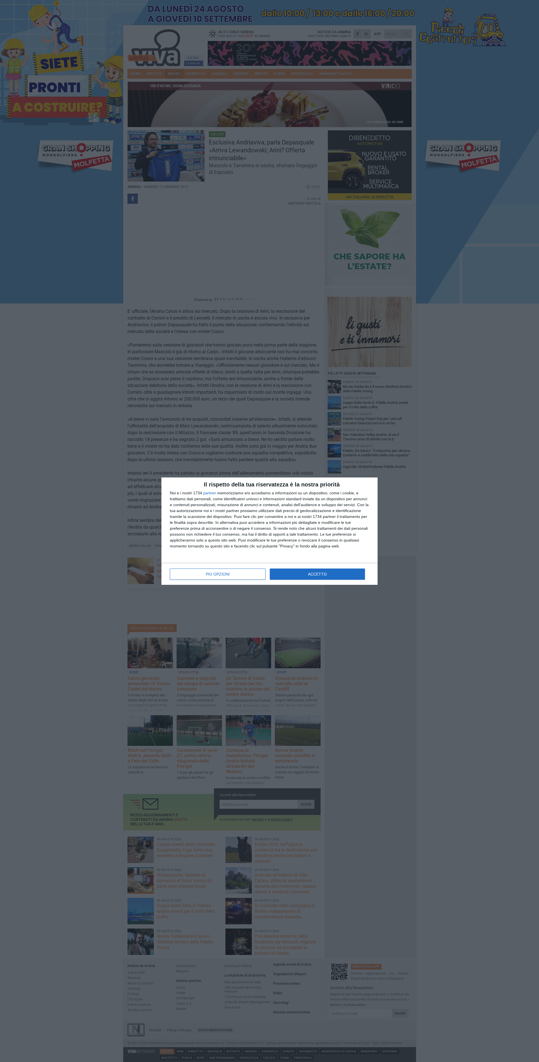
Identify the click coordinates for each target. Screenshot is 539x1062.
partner (209, 493)
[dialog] (269, 531)
